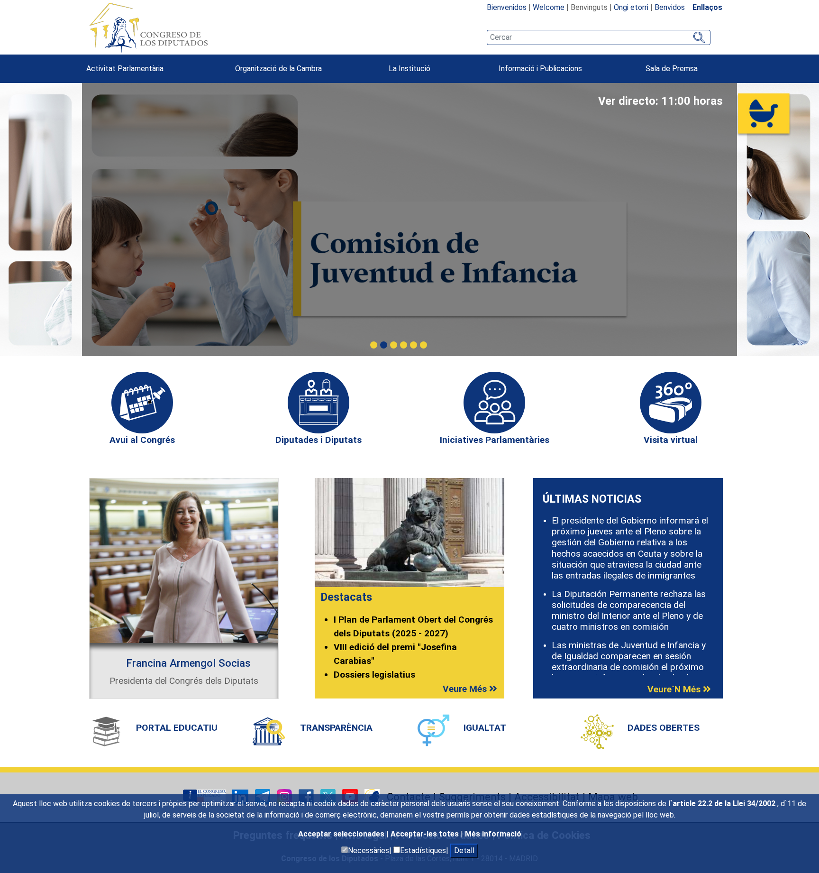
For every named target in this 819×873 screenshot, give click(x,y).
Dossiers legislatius (374, 674)
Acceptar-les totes (426, 833)
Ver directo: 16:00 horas (660, 101)
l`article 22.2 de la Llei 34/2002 (722, 803)
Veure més (466, 688)
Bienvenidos (507, 7)
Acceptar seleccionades (342, 833)
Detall (464, 850)
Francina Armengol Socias (188, 663)
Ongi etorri (631, 7)
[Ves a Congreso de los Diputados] (148, 27)
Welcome (548, 7)
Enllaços (707, 7)
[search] (598, 37)
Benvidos (670, 7)
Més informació (493, 833)
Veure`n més (675, 689)
